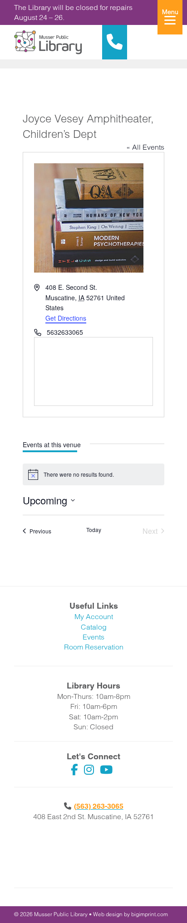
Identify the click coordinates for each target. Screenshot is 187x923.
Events (93, 636)
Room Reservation (93, 646)
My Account (93, 616)
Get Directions (65, 317)
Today (93, 529)
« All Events (145, 146)
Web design (108, 914)
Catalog (94, 626)
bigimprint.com (149, 914)
